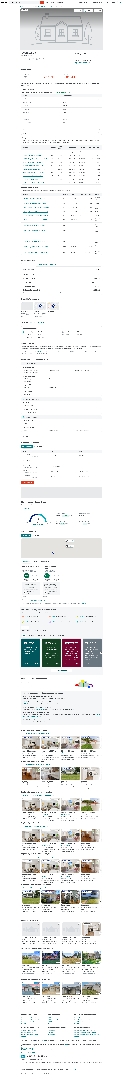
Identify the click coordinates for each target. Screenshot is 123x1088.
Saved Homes (83, 2)
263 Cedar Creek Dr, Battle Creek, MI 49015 (36, 215)
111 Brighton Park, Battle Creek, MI (33, 165)
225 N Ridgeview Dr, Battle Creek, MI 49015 (36, 207)
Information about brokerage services (32, 1049)
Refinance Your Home (84, 62)
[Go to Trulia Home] (5, 2)
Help (84, 1062)
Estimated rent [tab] (42, 264)
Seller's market (38, 524)
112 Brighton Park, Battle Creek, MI (33, 155)
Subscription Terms (77, 1062)
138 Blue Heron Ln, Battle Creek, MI (33, 183)
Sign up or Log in (111, 2)
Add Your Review (61, 670)
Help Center (54, 1073)
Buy (47, 2)
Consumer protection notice (47, 1049)
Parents (52, 635)
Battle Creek (44, 6)
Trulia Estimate (29, 92)
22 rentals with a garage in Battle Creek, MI (36, 764)
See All (26, 627)
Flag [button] (36, 663)
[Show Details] (99, 99)
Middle (36, 561)
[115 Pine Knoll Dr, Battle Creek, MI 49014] (70, 742)
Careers (49, 1062)
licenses (66, 1044)
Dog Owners (42, 635)
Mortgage (60, 2)
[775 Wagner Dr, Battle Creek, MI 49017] (50, 773)
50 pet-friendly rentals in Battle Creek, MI (36, 733)
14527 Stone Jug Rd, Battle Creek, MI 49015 (36, 236)
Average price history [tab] (38, 508)
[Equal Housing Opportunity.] (40, 1073)
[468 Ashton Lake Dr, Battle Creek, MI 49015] (91, 957)
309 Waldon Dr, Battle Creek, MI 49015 (34, 203)
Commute (61, 635)
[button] (42, 2)
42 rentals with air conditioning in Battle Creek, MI (38, 795)
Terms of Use (69, 1062)
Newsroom (54, 1062)
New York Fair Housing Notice (27, 1048)
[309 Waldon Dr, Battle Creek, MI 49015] (31, 988)
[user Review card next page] (101, 653)
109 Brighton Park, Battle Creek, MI (33, 172)
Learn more (84, 603)
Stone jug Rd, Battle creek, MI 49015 (34, 230)
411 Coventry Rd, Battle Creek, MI (33, 162)
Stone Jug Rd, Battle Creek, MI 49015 (34, 225)
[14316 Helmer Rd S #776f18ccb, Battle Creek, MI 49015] (31, 929)
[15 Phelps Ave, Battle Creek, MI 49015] (50, 897)
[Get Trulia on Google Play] (43, 1056)
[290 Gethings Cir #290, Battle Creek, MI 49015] (90, 773)
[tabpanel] (61, 281)
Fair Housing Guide (43, 1062)
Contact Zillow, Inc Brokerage (28, 1052)
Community (31, 635)
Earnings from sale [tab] (29, 265)
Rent (52, 2)
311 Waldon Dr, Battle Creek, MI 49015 (34, 198)
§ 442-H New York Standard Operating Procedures (32, 1047)
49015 (51, 6)
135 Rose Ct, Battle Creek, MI (31, 179)
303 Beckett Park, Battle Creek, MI (33, 176)
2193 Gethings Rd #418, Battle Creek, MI (35, 159)
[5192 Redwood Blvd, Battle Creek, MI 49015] (90, 742)
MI (38, 6)
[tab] (27, 446)
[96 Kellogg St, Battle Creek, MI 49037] (90, 897)
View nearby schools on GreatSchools (35, 600)
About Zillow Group (33, 1062)
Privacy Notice (89, 1062)
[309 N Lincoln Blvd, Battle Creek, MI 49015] (51, 957)
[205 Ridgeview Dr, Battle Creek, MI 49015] (51, 988)
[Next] (100, 747)
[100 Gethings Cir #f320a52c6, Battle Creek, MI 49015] (71, 929)
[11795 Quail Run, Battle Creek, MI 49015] (91, 988)
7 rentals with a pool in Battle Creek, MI (35, 826)
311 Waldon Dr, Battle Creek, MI (32, 152)
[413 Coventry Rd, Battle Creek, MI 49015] (71, 988)
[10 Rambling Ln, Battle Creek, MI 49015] (31, 742)
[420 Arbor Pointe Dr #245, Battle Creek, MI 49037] (31, 773)
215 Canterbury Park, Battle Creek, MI (34, 169)
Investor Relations (61, 1062)
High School (45, 561)
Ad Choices (95, 1062)
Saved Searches (97, 2)
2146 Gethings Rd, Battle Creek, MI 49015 (35, 247)
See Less (26, 436)
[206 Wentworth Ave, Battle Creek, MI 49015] (70, 773)
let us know (74, 1069)
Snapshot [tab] (26, 508)
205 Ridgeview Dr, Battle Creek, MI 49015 (35, 212)
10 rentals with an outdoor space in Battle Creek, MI (39, 888)
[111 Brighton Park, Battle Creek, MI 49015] (31, 957)
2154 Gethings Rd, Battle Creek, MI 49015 (35, 252)
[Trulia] (23, 1056)
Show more (26, 482)
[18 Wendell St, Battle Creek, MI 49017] (70, 897)
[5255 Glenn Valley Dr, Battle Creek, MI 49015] (50, 742)
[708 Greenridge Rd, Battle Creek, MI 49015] (71, 957)
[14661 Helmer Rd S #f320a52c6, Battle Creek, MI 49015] (51, 929)
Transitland (42, 1040)
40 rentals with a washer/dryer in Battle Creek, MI (38, 857)
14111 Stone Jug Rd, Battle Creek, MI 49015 (36, 220)
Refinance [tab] (53, 264)
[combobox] (26, 2)
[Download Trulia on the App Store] (31, 1056)
